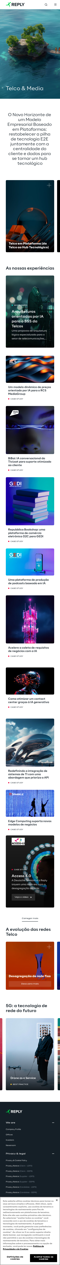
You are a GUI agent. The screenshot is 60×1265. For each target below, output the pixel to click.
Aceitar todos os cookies (43, 1258)
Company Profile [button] (13, 1129)
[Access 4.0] (30, 871)
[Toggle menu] (55, 4)
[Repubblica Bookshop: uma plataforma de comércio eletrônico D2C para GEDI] (30, 501)
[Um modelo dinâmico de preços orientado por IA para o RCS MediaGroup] (30, 369)
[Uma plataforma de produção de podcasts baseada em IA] (30, 562)
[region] (30, 1231)
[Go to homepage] (15, 4)
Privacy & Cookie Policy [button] (16, 1160)
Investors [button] (10, 1140)
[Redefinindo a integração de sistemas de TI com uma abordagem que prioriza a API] (30, 743)
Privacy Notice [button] (19, 1166)
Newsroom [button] (11, 1145)
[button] (23, 897)
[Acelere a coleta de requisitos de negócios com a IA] (30, 619)
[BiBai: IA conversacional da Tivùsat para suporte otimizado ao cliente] (30, 430)
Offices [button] (9, 1135)
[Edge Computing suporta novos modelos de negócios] (30, 803)
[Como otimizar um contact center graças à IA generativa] (30, 681)
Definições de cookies (15, 1258)
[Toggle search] (46, 4)
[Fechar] (57, 1200)
